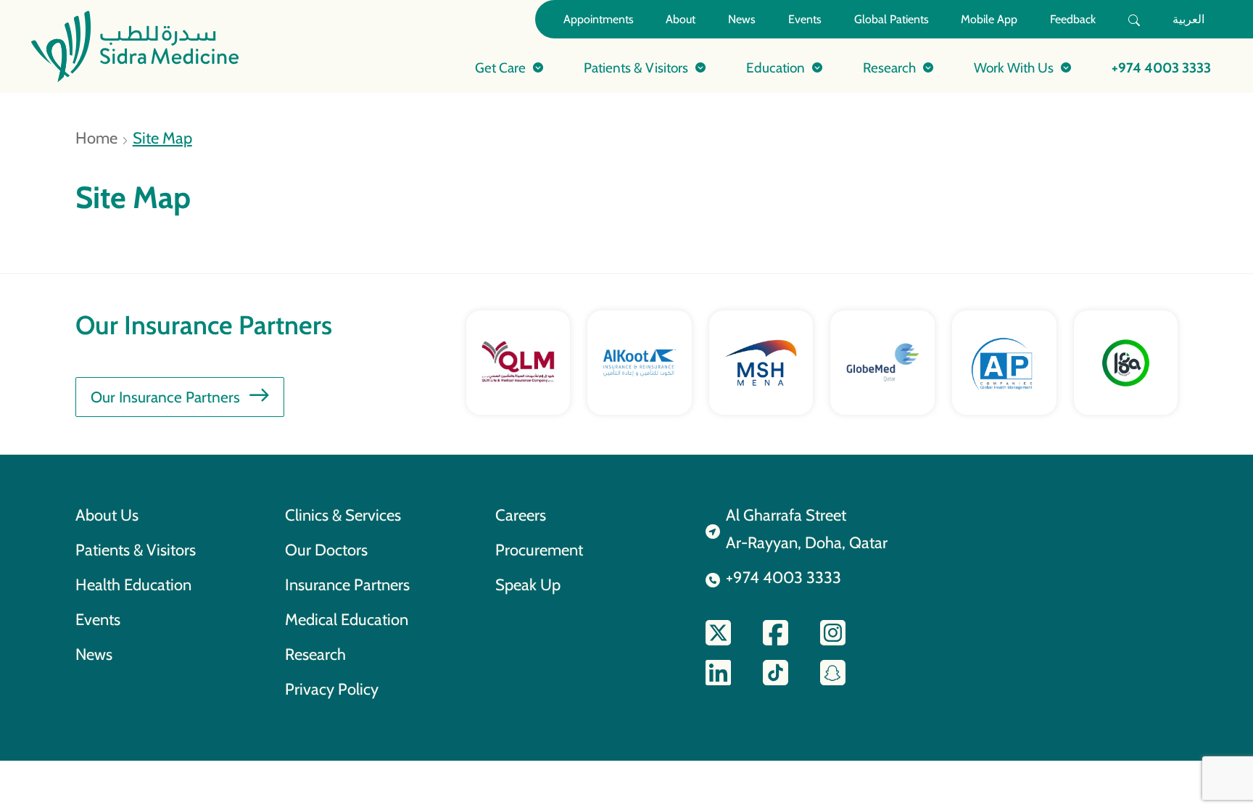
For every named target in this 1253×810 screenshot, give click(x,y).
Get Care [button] (500, 67)
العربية (1188, 19)
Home (96, 138)
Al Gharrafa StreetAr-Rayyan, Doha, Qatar (807, 529)
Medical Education (346, 619)
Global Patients (891, 19)
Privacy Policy (332, 689)
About (680, 19)
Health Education (133, 584)
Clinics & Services (343, 515)
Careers (520, 515)
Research (315, 654)
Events (805, 19)
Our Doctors (326, 550)
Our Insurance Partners (165, 397)
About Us (106, 515)
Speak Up (528, 584)
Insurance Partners (347, 584)
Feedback (1073, 19)
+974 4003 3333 (1161, 67)
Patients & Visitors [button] (636, 67)
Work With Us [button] (1014, 67)
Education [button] (775, 67)
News (742, 19)
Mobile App (989, 19)
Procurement (539, 550)
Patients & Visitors (135, 550)
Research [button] (889, 67)
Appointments (598, 19)
